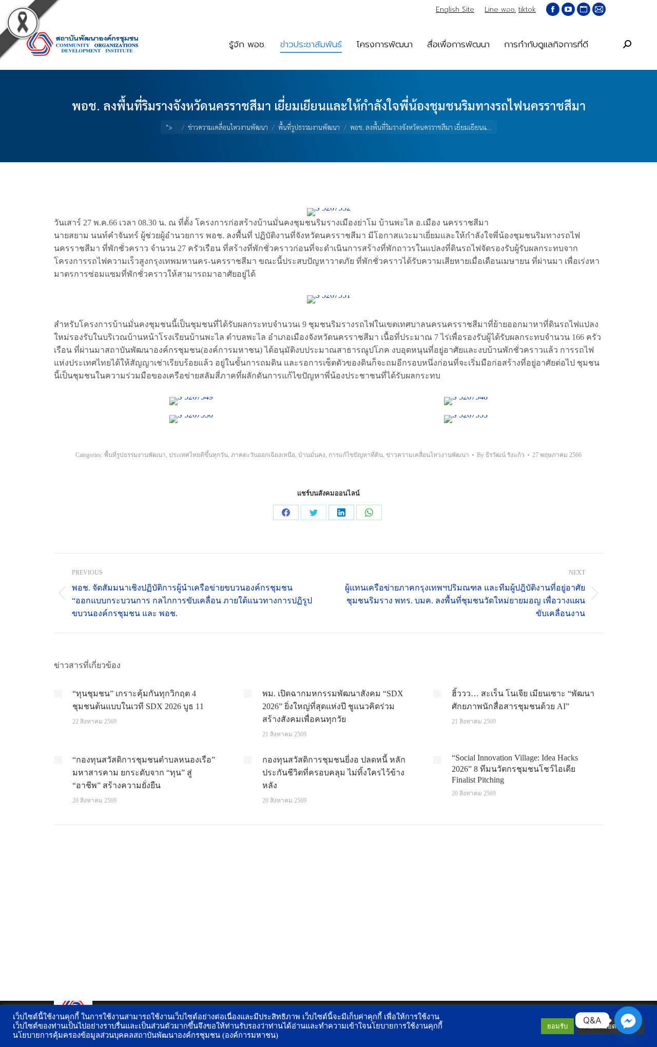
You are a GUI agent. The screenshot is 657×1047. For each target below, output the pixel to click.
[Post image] (58, 694)
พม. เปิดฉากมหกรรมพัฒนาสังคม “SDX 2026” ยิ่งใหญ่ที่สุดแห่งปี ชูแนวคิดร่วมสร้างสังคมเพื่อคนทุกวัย (332, 706)
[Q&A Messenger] (628, 1020)
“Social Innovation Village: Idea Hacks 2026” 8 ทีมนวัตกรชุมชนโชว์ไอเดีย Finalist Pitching (515, 768)
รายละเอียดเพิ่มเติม (610, 1026)
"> (169, 127)
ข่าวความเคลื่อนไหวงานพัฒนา (427, 455)
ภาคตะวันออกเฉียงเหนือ (263, 455)
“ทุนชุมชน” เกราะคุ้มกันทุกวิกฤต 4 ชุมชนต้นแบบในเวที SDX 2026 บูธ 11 (138, 700)
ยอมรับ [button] (557, 1026)
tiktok (527, 9)
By (501, 455)
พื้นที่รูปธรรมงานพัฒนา (135, 455)
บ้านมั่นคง (311, 455)
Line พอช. (500, 9)
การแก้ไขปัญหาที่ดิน (355, 455)
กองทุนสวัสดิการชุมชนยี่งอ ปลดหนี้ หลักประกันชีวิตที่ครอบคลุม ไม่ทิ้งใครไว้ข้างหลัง (333, 772)
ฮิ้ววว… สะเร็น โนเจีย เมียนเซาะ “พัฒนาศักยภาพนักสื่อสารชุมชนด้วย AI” (523, 700)
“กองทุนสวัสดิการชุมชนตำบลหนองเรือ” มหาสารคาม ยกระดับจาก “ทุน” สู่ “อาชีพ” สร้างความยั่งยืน (143, 772)
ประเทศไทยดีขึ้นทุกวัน (198, 455)
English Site (455, 9)
